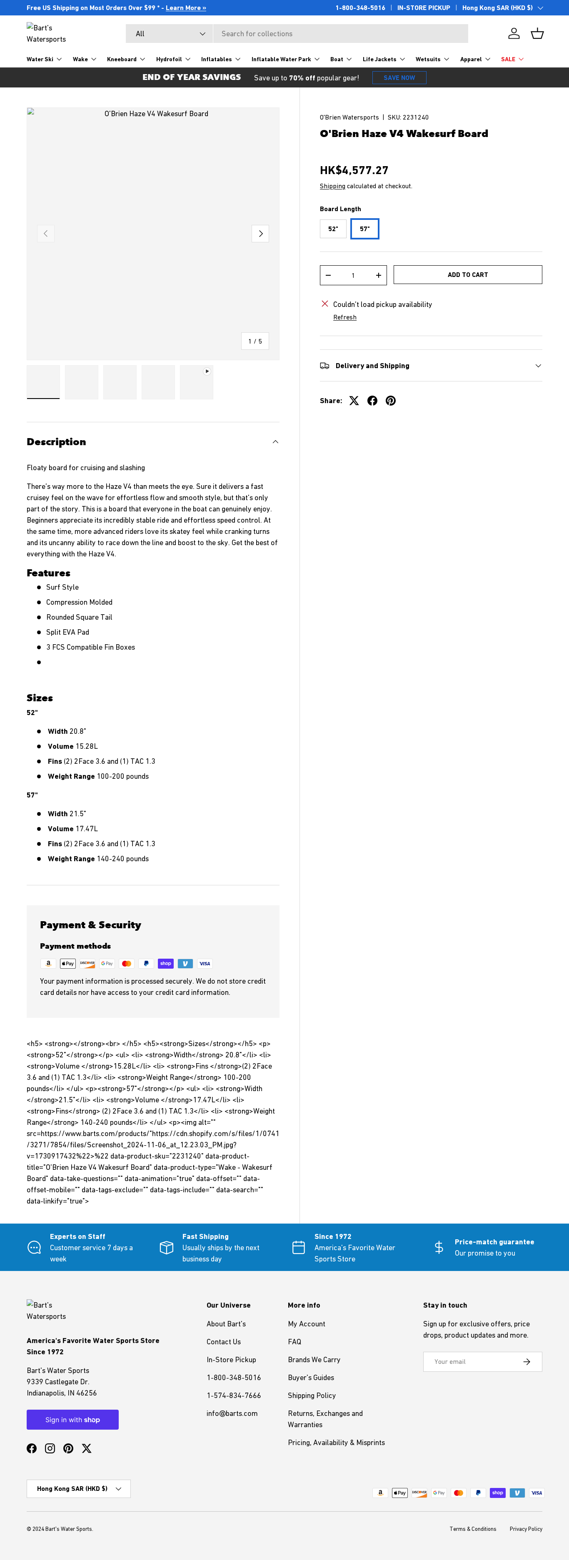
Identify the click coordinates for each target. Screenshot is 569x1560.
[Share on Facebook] (372, 400)
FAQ (294, 1341)
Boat (336, 59)
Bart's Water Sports (68, 1529)
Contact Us (224, 1341)
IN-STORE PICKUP (423, 8)
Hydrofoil (169, 59)
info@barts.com (232, 1413)
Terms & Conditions (473, 1529)
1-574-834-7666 (234, 1395)
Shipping (332, 185)
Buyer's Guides (311, 1377)
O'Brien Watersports (349, 117)
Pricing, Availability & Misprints (336, 1442)
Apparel (471, 59)
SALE (508, 59)
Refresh (345, 317)
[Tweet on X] (354, 400)
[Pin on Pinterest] (391, 400)
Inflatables (216, 59)
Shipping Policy (312, 1395)
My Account (306, 1323)
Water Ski (40, 59)
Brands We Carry (314, 1359)
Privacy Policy (526, 1529)
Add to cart (468, 275)
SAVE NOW (399, 78)
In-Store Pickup (231, 1359)
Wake (80, 59)
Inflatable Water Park (281, 59)
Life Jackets (380, 59)
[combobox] (297, 33)
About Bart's (226, 1323)
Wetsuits (428, 59)
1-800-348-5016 (360, 8)
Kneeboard (122, 59)
